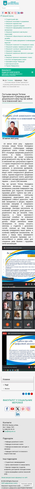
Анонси (7, 389)
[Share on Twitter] (26, 394)
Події (6, 385)
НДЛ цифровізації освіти (9, 483)
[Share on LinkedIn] (29, 394)
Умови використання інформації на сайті (14, 477)
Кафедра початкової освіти (14, 444)
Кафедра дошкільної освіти (14, 442)
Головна (10, 80)
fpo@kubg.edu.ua (10, 431)
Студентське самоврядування (15, 462)
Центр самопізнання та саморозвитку (17, 465)
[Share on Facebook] (23, 394)
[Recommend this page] (32, 394)
